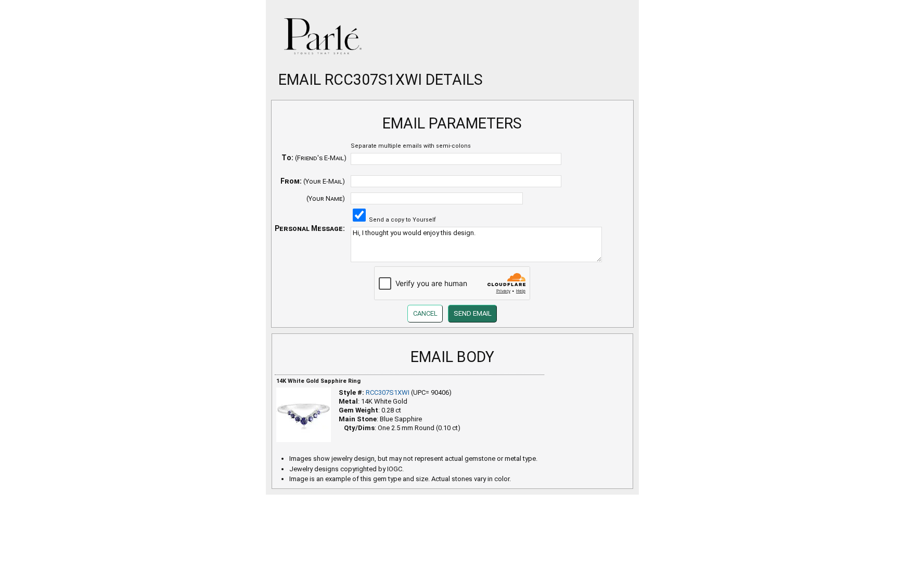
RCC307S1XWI (387, 392)
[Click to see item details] (303, 415)
